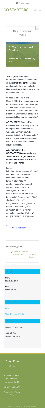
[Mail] (14, 366)
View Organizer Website (14, 314)
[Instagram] (14, 361)
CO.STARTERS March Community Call (20, 252)
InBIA (22, 97)
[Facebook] (6, 361)
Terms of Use (8, 392)
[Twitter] (10, 361)
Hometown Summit (32, 255)
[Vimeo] (18, 361)
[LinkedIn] (10, 366)
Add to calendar (19, 227)
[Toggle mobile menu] (40, 9)
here (22, 92)
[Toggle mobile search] (35, 9)
